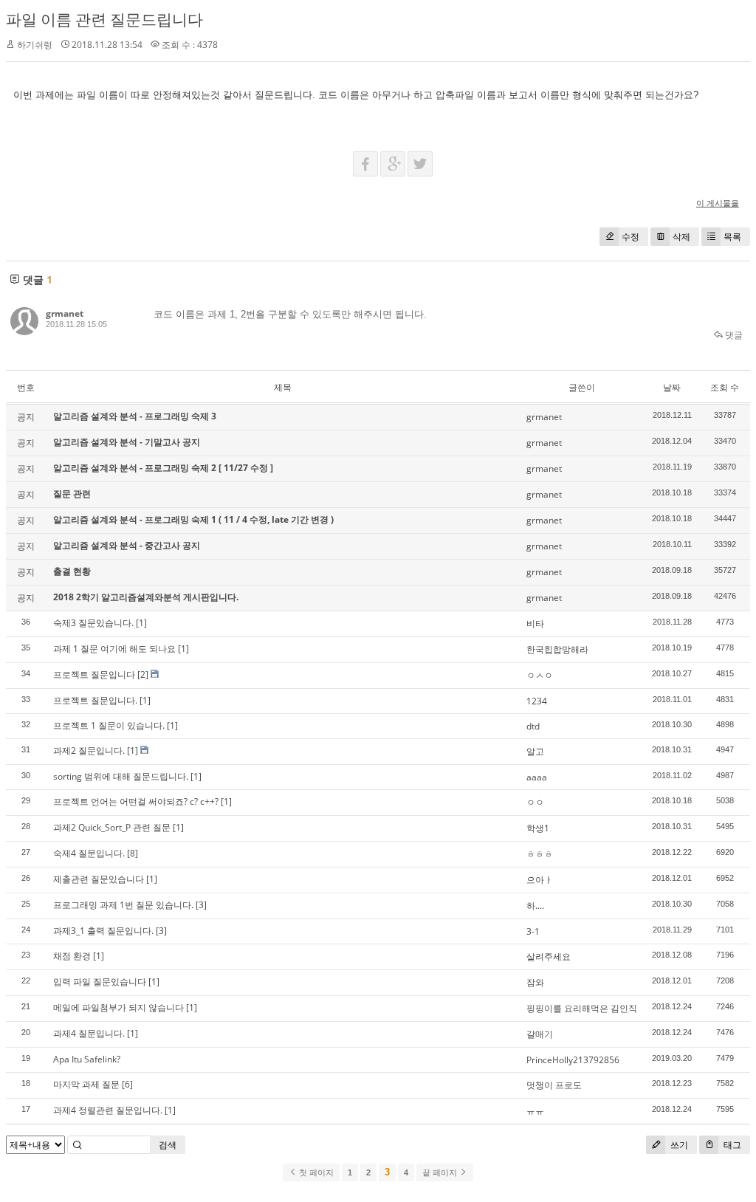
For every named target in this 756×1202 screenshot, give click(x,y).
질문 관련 (72, 493)
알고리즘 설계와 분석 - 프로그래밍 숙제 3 (134, 416)
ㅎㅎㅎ (539, 854)
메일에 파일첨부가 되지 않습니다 (118, 1007)
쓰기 (678, 1145)
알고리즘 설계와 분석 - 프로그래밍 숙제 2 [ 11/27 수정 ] (163, 467)
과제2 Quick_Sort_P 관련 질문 (112, 827)
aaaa (536, 777)
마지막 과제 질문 (86, 1084)
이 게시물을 (717, 202)
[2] (142, 674)
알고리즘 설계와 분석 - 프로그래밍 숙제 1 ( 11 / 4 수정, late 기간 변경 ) (193, 519)
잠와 (535, 982)
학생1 (537, 828)
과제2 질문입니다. (89, 750)
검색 (167, 1145)
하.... (535, 905)
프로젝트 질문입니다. (95, 700)
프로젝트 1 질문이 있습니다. (109, 725)
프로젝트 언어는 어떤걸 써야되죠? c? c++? (136, 801)
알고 (535, 751)
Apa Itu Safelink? (86, 1059)
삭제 (681, 236)
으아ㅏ (539, 879)
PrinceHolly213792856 (572, 1060)
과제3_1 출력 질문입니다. (103, 930)
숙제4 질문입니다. (89, 853)
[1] (141, 623)
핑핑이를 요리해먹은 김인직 (581, 1008)
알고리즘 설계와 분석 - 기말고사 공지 (126, 442)
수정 (630, 236)
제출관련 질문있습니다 (98, 879)
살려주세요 (548, 956)
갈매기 (539, 1034)
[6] (127, 1084)
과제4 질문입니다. (89, 1033)
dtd (533, 726)
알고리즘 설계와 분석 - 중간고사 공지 (126, 545)
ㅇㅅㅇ (539, 675)
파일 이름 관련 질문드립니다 (104, 19)
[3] (201, 905)
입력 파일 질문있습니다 (99, 981)
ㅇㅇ (535, 802)
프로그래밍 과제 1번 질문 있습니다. (123, 905)
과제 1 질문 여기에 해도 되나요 (114, 648)
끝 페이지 (440, 1172)
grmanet (64, 313)
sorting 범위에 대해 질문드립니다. (120, 776)
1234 (536, 701)
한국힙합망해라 (557, 649)
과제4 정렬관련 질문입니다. (107, 1110)
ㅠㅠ (535, 1111)
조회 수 (724, 387)
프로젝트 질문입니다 (94, 674)
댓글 (733, 335)
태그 (731, 1145)
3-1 (533, 931)
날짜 (672, 387)
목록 (732, 236)
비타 (535, 623)
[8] (132, 853)
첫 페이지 (315, 1172)
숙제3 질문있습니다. (93, 623)
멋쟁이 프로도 (554, 1085)
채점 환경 (72, 955)
